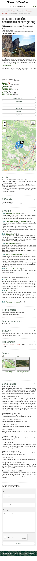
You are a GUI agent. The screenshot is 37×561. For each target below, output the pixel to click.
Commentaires (9, 383)
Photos (18, 111)
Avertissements (8, 553)
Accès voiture (18, 105)
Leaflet (29, 169)
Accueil (13, 11)
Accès (5, 177)
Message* (6, 510)
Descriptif (7, 210)
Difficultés (7, 199)
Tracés (5, 353)
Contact (24, 553)
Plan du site (17, 553)
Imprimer (19, 115)
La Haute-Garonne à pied (11, 345)
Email (4, 501)
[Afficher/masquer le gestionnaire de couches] (33, 122)
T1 (9, 83)
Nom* (4, 492)
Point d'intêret (9, 309)
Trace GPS (18, 101)
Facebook (31, 553)
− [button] (5, 125)
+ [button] (5, 122)
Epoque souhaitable (12, 321)
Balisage (6, 330)
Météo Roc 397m (18, 98)
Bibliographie (8, 342)
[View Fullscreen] (4, 130)
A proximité (18, 108)
